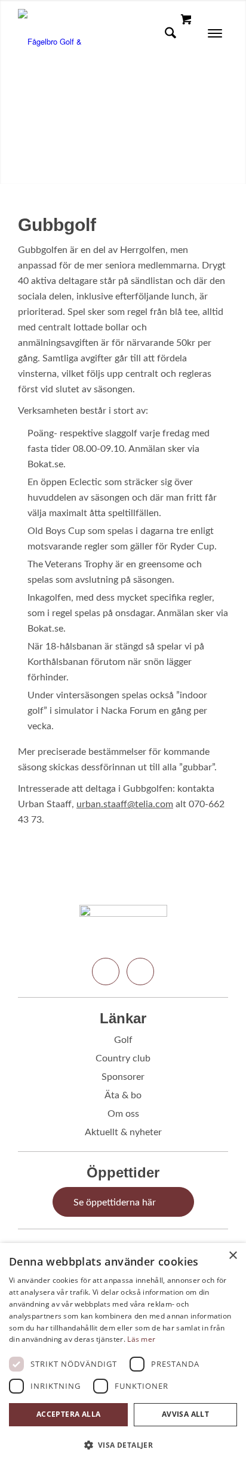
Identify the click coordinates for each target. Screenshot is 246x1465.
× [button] (232, 1255)
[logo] (102, 32)
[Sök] (167, 33)
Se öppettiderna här (114, 1202)
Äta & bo (123, 1095)
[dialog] (123, 1354)
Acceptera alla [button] (68, 1414)
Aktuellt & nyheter (123, 1132)
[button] (123, 1445)
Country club (123, 1058)
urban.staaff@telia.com (124, 804)
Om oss (123, 1114)
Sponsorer (123, 1077)
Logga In (149, 32)
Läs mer (141, 1339)
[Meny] (211, 32)
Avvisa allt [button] (185, 1414)
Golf (123, 1040)
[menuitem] (167, 33)
